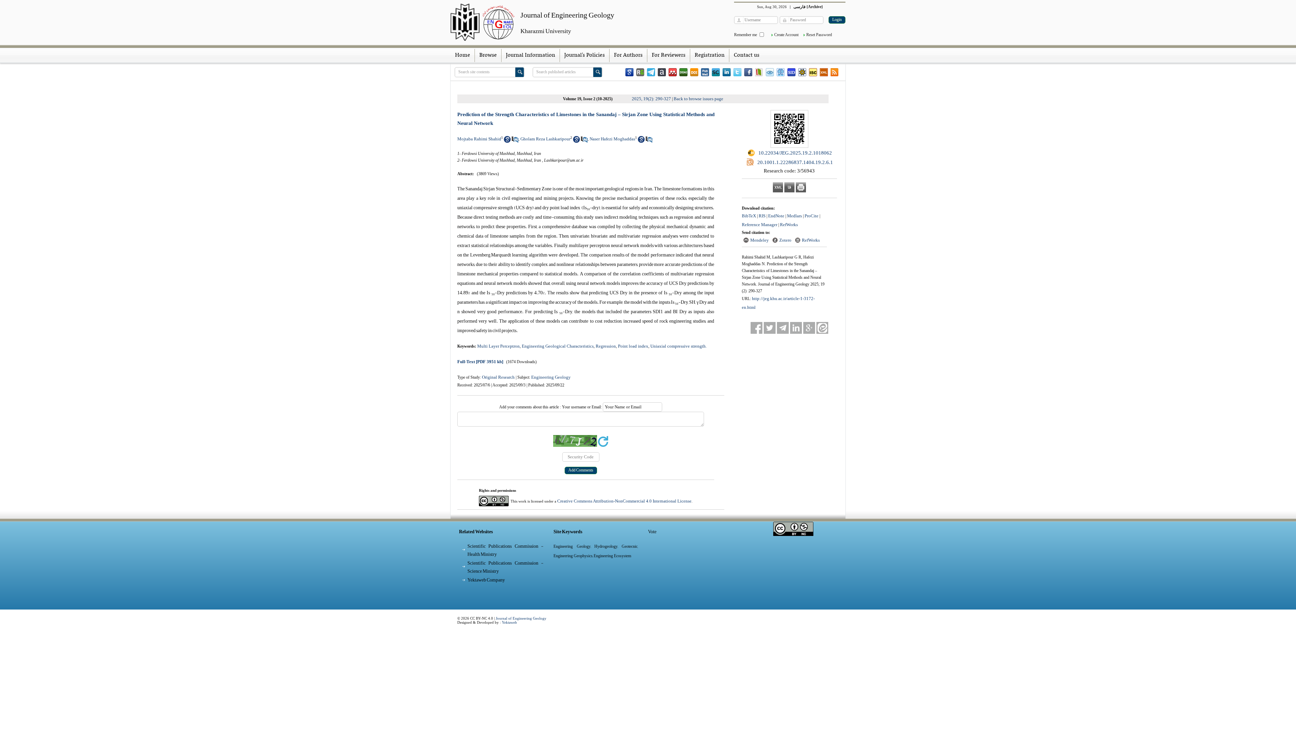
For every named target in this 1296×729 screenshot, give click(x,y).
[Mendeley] (673, 72)
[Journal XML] (824, 72)
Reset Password (819, 34)
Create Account (786, 34)
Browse (488, 55)
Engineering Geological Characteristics (558, 346)
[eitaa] (822, 328)
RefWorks (789, 224)
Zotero (785, 240)
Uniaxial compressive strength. (678, 346)
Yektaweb (509, 622)
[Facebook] (748, 72)
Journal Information (530, 55)
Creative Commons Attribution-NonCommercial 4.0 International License (624, 501)
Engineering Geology (551, 377)
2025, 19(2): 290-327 (651, 98)
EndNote (776, 215)
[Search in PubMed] (515, 141)
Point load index (633, 346)
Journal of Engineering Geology (521, 618)
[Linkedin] (727, 72)
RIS (762, 215)
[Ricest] (802, 72)
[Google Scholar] (629, 72)
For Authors (628, 55)
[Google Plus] (809, 328)
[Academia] (662, 72)
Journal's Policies (584, 55)
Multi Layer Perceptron (498, 346)
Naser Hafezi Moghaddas (612, 138)
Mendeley (759, 240)
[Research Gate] (640, 72)
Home (462, 55)
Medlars (794, 215)
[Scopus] (716, 72)
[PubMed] (705, 72)
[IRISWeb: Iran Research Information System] (770, 72)
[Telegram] (651, 72)
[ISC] (813, 72)
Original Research (498, 377)
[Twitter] (737, 72)
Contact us (746, 55)
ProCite (811, 215)
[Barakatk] (781, 72)
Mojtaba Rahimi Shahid (479, 138)
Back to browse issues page (698, 98)
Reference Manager (759, 224)
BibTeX (749, 215)
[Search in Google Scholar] (507, 141)
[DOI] (694, 72)
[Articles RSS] (835, 72)
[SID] (791, 72)
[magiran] (759, 72)
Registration (710, 55)
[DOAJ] (683, 72)
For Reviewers (668, 55)
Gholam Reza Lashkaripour (545, 138)
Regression (606, 346)
